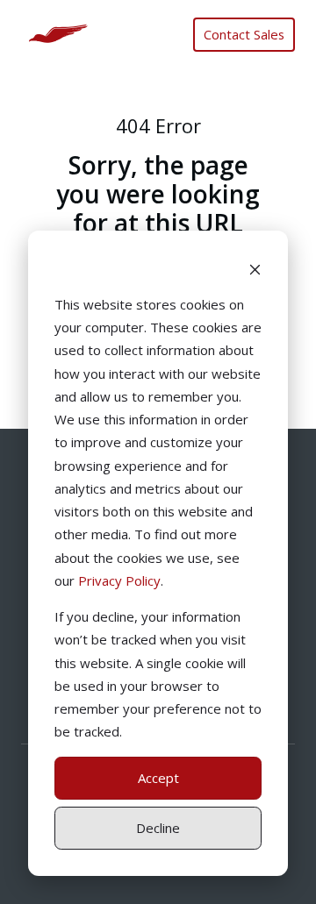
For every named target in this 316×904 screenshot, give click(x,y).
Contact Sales (244, 34)
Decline (158, 827)
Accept (158, 778)
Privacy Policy (119, 580)
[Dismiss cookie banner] (255, 268)
